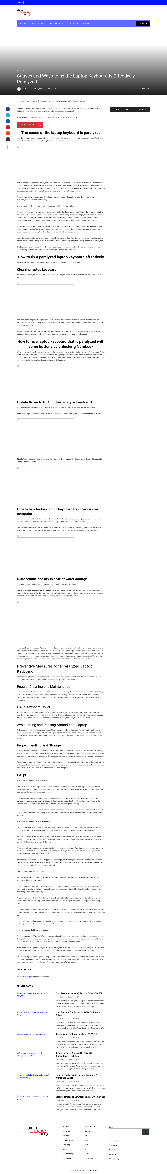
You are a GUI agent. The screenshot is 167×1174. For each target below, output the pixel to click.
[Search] (145, 1132)
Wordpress (89, 1158)
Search (111, 1127)
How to (23, 70)
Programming (68, 1154)
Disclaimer (112, 1154)
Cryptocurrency (68, 1140)
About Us (112, 1150)
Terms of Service (115, 1141)
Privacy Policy (114, 1159)
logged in (30, 977)
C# (86, 1136)
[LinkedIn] (8, 121)
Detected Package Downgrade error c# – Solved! (80, 1097)
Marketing (66, 1145)
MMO (86, 1145)
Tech (18, 70)
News (65, 1149)
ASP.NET (66, 1127)
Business (66, 1136)
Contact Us (143, 24)
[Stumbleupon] (8, 133)
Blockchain (67, 1131)
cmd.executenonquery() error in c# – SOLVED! (79, 993)
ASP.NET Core (90, 1127)
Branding (88, 1131)
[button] (38, 125)
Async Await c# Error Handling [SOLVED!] (76, 1034)
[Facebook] (8, 109)
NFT (86, 1149)
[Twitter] (8, 115)
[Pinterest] (8, 127)
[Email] (8, 139)
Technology (67, 1158)
